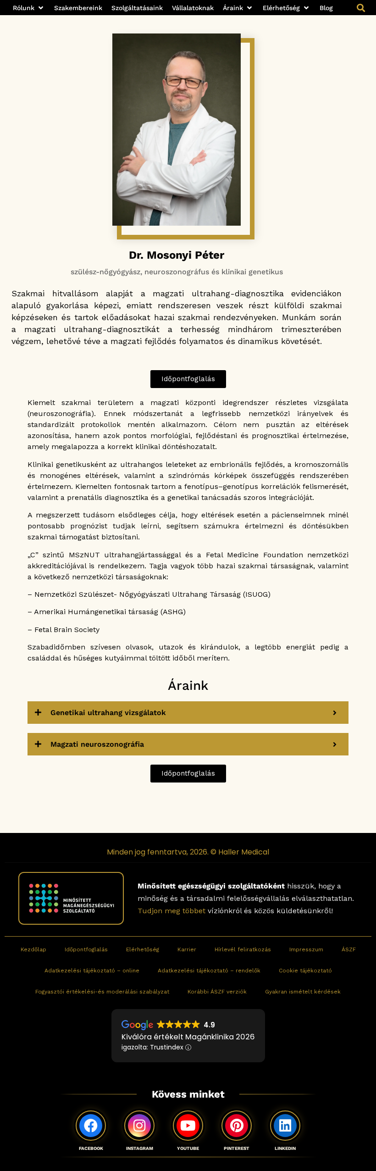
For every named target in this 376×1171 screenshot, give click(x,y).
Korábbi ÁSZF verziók (217, 991)
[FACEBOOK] (91, 1125)
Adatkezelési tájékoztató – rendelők (209, 970)
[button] (29, 8)
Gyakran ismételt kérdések (303, 991)
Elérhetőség (142, 949)
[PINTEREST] (236, 1125)
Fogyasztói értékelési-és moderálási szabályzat (102, 991)
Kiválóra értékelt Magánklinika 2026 (188, 1037)
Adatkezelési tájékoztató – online (91, 970)
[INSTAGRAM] (139, 1125)
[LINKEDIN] (285, 1125)
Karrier (186, 949)
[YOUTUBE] (188, 1125)
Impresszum (306, 949)
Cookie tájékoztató (305, 970)
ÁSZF (349, 949)
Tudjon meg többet (171, 910)
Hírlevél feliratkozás (243, 949)
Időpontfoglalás (86, 949)
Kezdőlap (33, 949)
